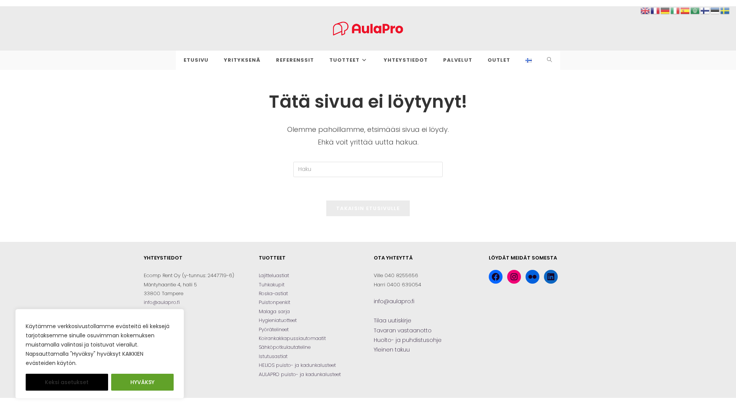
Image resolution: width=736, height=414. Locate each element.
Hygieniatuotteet (278, 320)
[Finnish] (705, 10)
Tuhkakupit (271, 284)
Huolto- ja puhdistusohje (408, 340)
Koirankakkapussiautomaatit (292, 338)
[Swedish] (725, 10)
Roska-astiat (273, 293)
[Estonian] (715, 10)
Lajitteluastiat (274, 275)
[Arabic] (695, 10)
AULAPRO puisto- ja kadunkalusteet (300, 374)
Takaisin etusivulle (368, 208)
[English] (646, 10)
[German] (665, 10)
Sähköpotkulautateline (284, 347)
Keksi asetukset (67, 382)
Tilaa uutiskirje (392, 320)
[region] (99, 354)
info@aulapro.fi (162, 302)
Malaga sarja (274, 311)
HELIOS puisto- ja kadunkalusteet (297, 365)
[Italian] (675, 10)
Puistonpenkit (274, 302)
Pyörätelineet (274, 329)
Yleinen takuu (392, 349)
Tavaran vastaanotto (403, 330)
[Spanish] (685, 10)
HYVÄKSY (142, 382)
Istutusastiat (273, 356)
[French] (655, 10)
